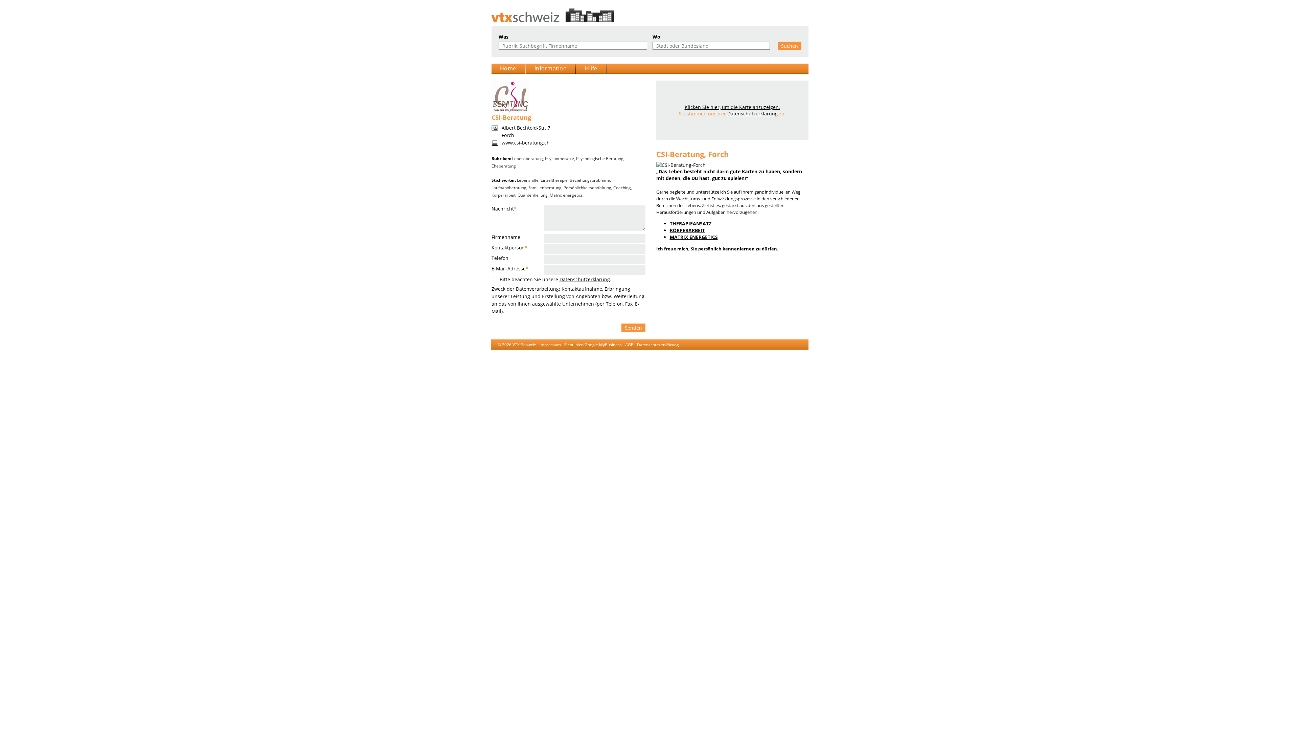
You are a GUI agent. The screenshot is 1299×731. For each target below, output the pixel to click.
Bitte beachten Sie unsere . (554, 279)
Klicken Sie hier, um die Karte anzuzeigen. (732, 107)
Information (550, 68)
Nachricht (504, 208)
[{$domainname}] (649, 15)
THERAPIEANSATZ (690, 223)
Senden (633, 328)
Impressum (550, 345)
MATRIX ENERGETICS (694, 237)
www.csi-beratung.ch (526, 142)
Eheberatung (504, 166)
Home (508, 68)
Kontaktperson (509, 247)
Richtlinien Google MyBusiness (593, 345)
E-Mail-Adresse (510, 268)
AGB (629, 345)
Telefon (500, 258)
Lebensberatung (527, 158)
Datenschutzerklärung (585, 279)
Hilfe (591, 68)
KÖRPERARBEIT (687, 230)
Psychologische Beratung (599, 158)
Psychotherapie (559, 158)
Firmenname (506, 237)
